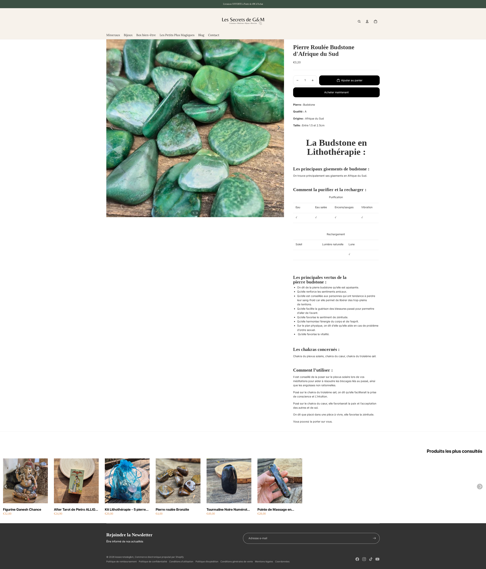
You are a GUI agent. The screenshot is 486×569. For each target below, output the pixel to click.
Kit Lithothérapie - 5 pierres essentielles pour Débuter (126, 509)
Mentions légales (264, 561)
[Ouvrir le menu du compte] (367, 21)
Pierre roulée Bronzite (172, 509)
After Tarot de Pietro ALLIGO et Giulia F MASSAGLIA (76, 509)
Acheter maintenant (336, 92)
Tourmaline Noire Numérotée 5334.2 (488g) (229, 509)
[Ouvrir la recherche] (359, 21)
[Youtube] (377, 559)
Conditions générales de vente (236, 561)
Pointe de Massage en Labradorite (274, 509)
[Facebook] (357, 559)
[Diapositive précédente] (110, 128)
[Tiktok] (370, 559)
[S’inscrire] (374, 538)
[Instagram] (364, 559)
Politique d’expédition (207, 561)
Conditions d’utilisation (181, 561)
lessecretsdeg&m (124, 557)
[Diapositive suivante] (279, 128)
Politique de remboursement (121, 561)
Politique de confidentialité (153, 561)
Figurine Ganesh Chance (22, 509)
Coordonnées (282, 561)
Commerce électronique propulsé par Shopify (159, 557)
